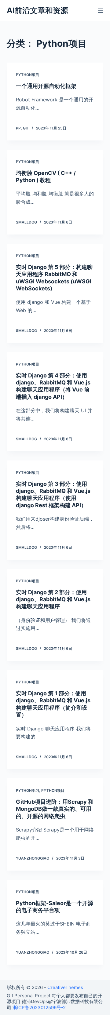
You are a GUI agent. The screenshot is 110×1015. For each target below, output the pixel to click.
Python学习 (27, 790)
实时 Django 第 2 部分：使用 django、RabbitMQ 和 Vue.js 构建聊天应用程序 (53, 599)
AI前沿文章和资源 (37, 10)
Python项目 (27, 74)
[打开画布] (100, 10)
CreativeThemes (65, 987)
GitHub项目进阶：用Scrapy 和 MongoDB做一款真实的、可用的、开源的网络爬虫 (55, 809)
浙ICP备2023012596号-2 (39, 1007)
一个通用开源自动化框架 (46, 86)
